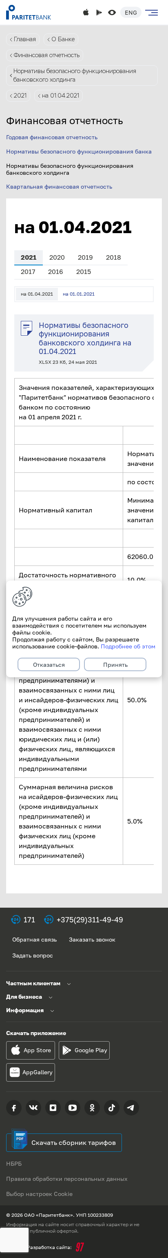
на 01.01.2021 (79, 294)
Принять (115, 664)
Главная (25, 39)
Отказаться (49, 664)
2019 (85, 257)
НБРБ (14, 1163)
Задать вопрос (32, 955)
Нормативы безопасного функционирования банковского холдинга (74, 75)
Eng (131, 12)
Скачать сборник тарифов (73, 1142)
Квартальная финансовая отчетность (59, 186)
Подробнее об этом (128, 646)
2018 (113, 257)
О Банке (63, 39)
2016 (55, 271)
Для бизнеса (24, 996)
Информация (25, 1009)
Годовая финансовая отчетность (51, 137)
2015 (83, 271)
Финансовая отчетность (47, 55)
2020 (57, 257)
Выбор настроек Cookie (39, 1193)
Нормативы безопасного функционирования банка (79, 151)
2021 (20, 95)
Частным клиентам (33, 983)
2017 (28, 271)
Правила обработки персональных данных (67, 1178)
